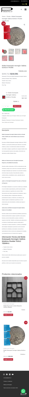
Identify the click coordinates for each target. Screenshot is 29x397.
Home (3, 16)
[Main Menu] (25, 9)
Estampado (8, 120)
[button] (21, 9)
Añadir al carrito (17, 106)
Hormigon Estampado (15, 120)
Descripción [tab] (5, 130)
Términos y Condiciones (7, 381)
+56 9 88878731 (24, 1)
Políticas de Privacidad (7, 384)
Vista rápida (14, 300)
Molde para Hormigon (9, 122)
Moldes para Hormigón (11, 115)
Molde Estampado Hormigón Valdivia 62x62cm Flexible (12, 97)
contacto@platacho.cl (15, 1)
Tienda (8, 16)
